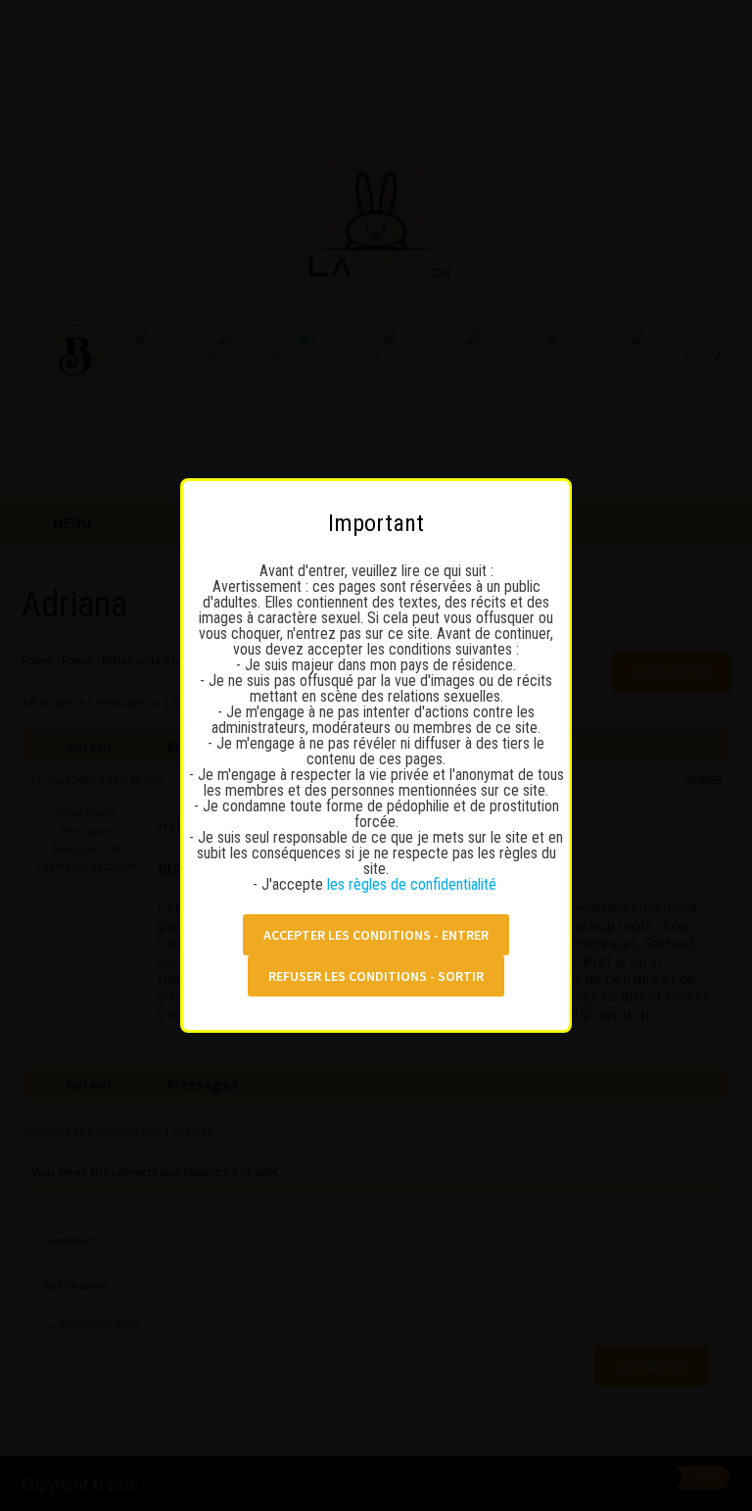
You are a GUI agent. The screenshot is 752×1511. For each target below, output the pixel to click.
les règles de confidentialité (413, 884)
